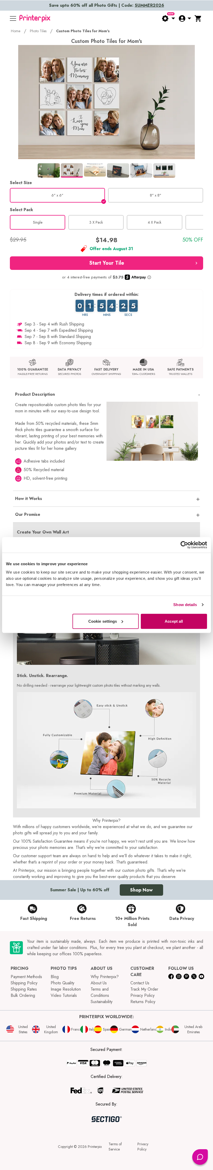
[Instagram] (178, 976)
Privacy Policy (142, 995)
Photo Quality (62, 983)
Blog (55, 977)
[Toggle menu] (13, 18)
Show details (185, 604)
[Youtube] (201, 976)
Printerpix (95, 1146)
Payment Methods (26, 977)
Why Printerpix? (105, 977)
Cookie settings (102, 621)
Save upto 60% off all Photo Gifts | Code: (106, 5)
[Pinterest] (186, 976)
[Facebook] (171, 976)
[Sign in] (184, 18)
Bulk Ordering (23, 995)
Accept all (174, 621)
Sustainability (101, 1002)
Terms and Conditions (100, 992)
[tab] (49, 170)
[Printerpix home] (34, 18)
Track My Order (144, 989)
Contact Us (139, 983)
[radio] (57, 195)
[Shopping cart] (198, 18)
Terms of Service (115, 1146)
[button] (106, 263)
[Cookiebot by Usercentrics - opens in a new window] (184, 545)
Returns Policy (142, 1002)
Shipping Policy (24, 983)
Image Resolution (66, 989)
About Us (99, 983)
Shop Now (141, 890)
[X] (194, 976)
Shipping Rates (24, 989)
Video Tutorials (64, 995)
